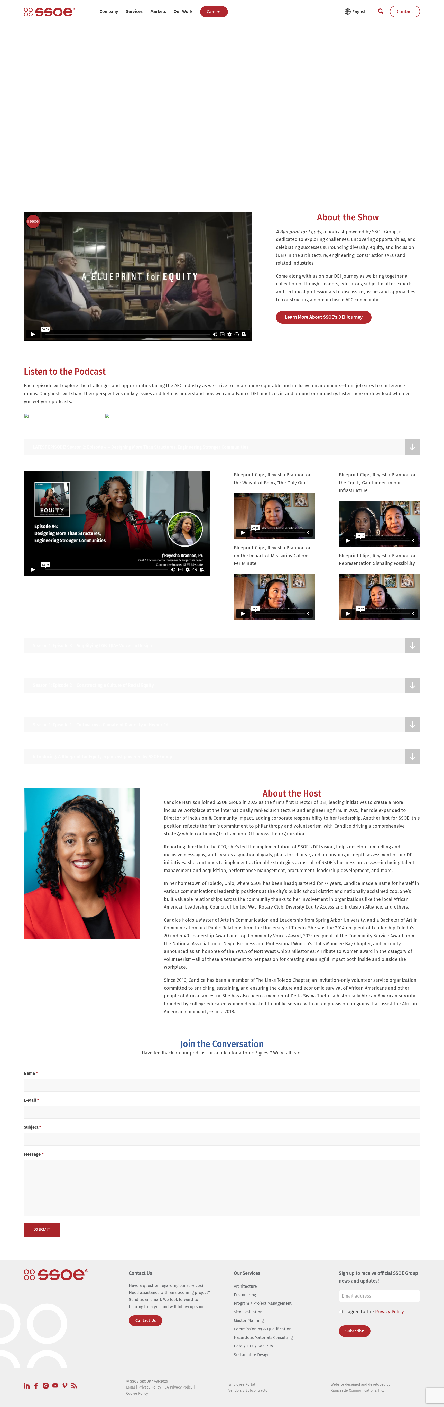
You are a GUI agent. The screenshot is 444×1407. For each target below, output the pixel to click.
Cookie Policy (137, 1393)
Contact (405, 11)
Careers (214, 11)
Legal (130, 1387)
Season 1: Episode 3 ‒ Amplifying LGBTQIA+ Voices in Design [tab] (92, 646)
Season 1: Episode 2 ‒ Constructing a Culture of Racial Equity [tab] (93, 685)
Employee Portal (241, 1384)
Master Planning (249, 1320)
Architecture (245, 1286)
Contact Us (145, 1320)
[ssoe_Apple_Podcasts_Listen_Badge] (62, 422)
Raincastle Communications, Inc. (357, 1391)
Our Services (247, 1273)
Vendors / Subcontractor (248, 1391)
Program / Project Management (263, 1303)
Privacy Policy (389, 1312)
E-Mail (31, 1100)
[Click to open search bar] (380, 11)
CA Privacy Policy (178, 1387)
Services (134, 11)
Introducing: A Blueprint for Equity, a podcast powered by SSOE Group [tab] (102, 757)
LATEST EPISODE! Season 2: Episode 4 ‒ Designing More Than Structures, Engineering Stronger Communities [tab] (140, 447)
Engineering (245, 1294)
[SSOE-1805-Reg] (49, 12)
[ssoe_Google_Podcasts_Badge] (143, 423)
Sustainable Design (252, 1354)
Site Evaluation (248, 1312)
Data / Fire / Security (253, 1346)
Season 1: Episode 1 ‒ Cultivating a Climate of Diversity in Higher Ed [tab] (100, 725)
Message (33, 1154)
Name (31, 1073)
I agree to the (374, 1312)
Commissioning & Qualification (262, 1329)
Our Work (183, 11)
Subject (32, 1127)
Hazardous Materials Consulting (263, 1337)
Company (109, 11)
